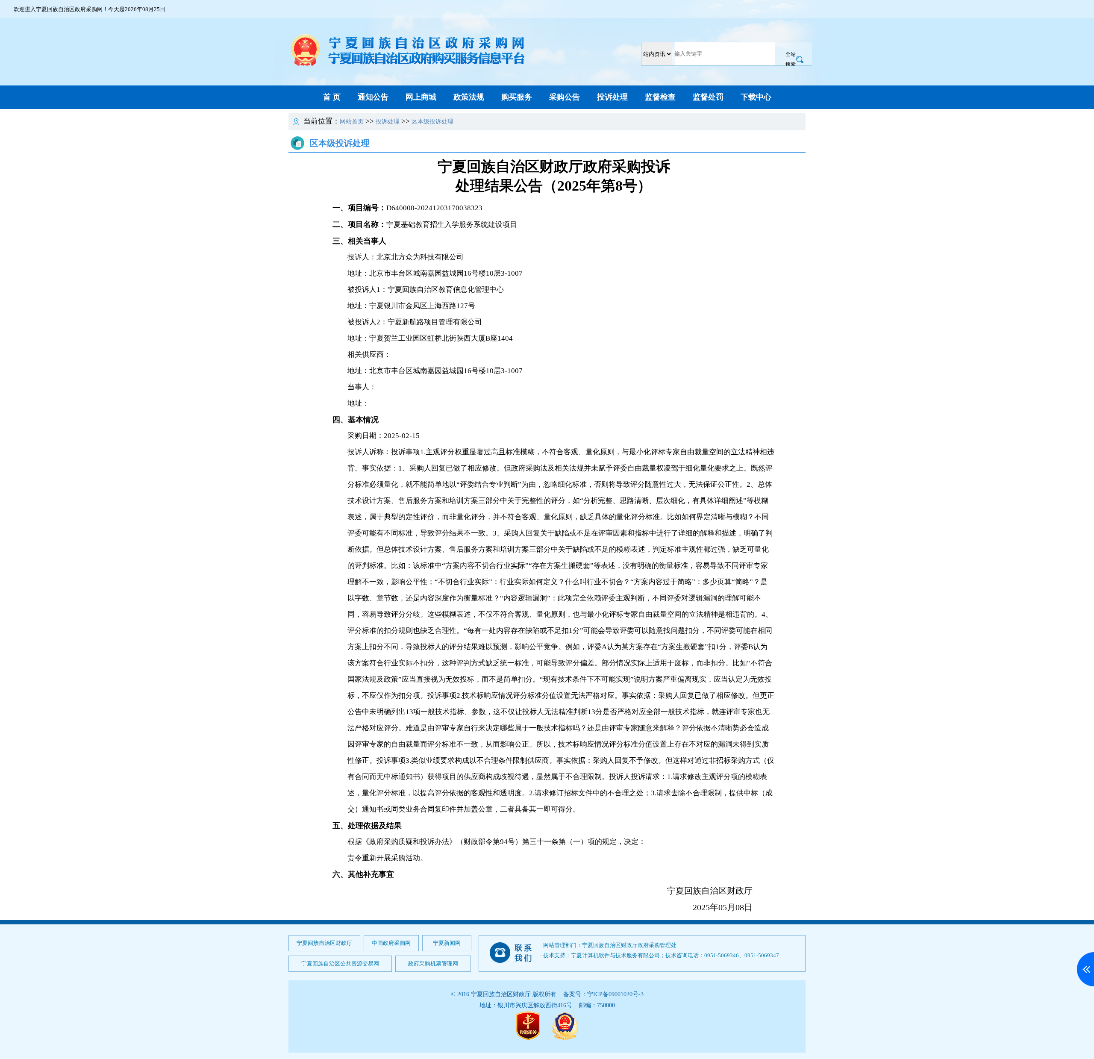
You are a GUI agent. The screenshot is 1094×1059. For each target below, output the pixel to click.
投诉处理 (612, 97)
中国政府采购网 (391, 943)
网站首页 (352, 121)
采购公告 (564, 97)
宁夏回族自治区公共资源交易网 (340, 963)
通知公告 (373, 97)
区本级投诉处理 (432, 121)
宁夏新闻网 (447, 943)
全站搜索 (790, 59)
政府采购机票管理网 (433, 963)
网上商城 (421, 97)
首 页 (332, 97)
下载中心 (756, 97)
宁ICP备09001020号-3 (615, 994)
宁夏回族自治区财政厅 (324, 943)
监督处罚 (708, 97)
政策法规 (468, 97)
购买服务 (516, 97)
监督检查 (660, 97)
